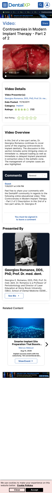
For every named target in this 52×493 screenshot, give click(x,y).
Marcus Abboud (26, 348)
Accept (34, 490)
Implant (19, 105)
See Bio (12, 295)
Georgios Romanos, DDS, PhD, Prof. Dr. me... (26, 98)
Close (17, 490)
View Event (24, 361)
